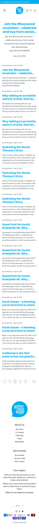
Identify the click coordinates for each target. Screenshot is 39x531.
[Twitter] (23, 511)
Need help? (19, 442)
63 (34, 381)
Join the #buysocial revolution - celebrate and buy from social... (20, 28)
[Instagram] (16, 511)
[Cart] (35, 10)
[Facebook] (19, 511)
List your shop (19, 458)
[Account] (27, 10)
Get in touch (19, 461)
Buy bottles (19, 455)
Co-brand (19, 432)
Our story (19, 429)
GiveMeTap (22, 522)
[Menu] (4, 10)
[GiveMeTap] (19, 10)
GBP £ (18, 506)
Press (19, 438)
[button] (31, 10)
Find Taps (19, 435)
